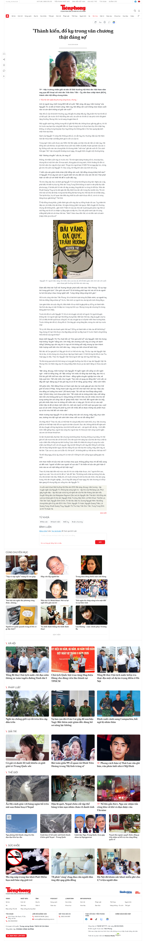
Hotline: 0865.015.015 (44, 1)
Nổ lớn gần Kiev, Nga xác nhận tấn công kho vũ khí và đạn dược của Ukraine (117, 807)
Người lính (83, 16)
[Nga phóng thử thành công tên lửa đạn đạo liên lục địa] (21, 823)
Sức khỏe (43, 16)
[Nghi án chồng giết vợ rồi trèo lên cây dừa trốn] (27, 704)
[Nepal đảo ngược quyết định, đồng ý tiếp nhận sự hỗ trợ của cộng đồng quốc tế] (124, 823)
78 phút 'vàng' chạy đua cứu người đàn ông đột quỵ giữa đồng (72, 878)
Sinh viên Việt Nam (78, 1)
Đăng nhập (43, 531)
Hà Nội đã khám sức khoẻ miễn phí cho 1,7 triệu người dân (118, 878)
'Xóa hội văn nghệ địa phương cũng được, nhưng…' (59, 100)
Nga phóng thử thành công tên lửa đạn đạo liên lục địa (20, 836)
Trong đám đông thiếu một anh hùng (91, 576)
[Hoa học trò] (137, 892)
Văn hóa (95, 16)
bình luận (109, 22)
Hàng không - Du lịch (116, 905)
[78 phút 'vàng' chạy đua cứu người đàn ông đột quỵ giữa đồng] (73, 862)
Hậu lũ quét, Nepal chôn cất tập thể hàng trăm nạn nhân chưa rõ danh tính (72, 805)
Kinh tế (20, 16)
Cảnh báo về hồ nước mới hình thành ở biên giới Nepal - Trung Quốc (55, 836)
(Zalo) (47, 916)
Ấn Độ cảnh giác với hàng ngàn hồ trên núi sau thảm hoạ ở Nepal (27, 805)
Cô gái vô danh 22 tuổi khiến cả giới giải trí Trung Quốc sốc (25, 764)
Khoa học (117, 16)
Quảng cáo (113, 1)
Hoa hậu (125, 16)
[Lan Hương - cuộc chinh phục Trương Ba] (91, 615)
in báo (105, 22)
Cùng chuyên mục (17, 552)
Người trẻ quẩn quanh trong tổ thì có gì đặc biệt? (21, 627)
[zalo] (102, 919)
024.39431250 (12, 921)
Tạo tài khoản (56, 531)
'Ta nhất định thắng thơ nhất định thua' (55, 627)
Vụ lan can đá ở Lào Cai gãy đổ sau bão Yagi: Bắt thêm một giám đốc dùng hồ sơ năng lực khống (72, 722)
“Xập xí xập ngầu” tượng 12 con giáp (21, 576)
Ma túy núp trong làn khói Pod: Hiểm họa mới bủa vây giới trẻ (26, 878)
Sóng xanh (28, 16)
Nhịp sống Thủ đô (11, 909)
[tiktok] (97, 919)
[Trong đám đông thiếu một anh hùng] (91, 565)
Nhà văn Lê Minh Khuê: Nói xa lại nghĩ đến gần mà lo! (55, 601)
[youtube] (139, 1)
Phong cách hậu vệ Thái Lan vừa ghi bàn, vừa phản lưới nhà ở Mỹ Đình (118, 764)
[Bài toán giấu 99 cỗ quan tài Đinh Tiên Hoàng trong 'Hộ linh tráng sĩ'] (73, 748)
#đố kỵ (66, 522)
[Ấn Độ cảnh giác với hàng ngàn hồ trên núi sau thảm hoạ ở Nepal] (27, 788)
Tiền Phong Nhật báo (62, 1)
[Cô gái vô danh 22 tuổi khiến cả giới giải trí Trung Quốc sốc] (27, 748)
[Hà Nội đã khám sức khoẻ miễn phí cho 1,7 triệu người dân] (118, 862)
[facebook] (135, 1)
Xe (89, 16)
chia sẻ (96, 22)
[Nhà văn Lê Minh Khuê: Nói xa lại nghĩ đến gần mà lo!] (57, 588)
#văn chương (77, 522)
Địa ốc (36, 16)
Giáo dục (109, 16)
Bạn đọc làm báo (17, 936)
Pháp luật (66, 16)
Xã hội (13, 16)
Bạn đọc (98, 905)
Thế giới (51, 16)
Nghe (4, 54)
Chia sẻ (4, 59)
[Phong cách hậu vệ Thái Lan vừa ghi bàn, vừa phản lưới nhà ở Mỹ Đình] (118, 748)
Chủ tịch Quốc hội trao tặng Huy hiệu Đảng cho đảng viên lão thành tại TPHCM (72, 678)
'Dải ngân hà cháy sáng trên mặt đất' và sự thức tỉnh (91, 601)
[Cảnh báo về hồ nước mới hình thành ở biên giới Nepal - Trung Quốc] (56, 823)
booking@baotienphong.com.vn (44, 919)
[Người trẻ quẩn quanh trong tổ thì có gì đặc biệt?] (22, 615)
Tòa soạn (102, 1)
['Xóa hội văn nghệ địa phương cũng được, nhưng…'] (22, 588)
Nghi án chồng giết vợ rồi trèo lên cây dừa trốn (26, 720)
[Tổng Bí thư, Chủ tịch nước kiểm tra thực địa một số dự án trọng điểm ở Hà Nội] (118, 659)
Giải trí (102, 16)
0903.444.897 (65, 916)
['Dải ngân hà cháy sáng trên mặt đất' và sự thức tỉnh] (91, 588)
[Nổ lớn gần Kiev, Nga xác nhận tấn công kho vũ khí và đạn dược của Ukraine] (118, 788)
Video (132, 16)
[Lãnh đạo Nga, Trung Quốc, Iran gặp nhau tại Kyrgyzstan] (90, 823)
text (100, 22)
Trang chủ (7, 16)
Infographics (85, 898)
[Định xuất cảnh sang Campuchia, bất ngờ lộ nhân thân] (118, 704)
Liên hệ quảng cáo (39, 914)
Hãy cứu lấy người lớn (50, 576)
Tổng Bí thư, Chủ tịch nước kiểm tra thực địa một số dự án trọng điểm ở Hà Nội (118, 678)
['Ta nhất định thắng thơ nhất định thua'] (57, 615)
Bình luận (4, 71)
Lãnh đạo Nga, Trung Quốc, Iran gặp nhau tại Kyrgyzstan (90, 836)
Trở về (4, 76)
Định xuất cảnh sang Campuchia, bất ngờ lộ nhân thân (117, 720)
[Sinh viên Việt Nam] (126, 892)
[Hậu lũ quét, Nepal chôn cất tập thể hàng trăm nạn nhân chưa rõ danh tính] (73, 788)
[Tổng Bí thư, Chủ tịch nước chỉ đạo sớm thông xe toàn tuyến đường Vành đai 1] (27, 659)
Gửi (100, 542)
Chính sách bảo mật (123, 914)
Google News (114, 22)
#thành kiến (55, 522)
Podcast (54, 898)
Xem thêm (138, 16)
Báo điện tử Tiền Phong (73, 8)
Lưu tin (4, 65)
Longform (69, 898)
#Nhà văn (44, 522)
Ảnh (37, 898)
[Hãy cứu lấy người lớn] (57, 565)
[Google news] (108, 919)
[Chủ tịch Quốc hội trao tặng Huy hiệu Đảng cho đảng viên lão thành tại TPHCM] (73, 659)
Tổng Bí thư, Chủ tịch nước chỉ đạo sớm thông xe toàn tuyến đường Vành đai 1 (27, 676)
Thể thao (74, 16)
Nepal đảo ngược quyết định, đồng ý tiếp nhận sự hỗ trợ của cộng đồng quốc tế (124, 837)
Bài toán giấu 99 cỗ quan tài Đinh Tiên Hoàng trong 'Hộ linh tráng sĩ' (72, 764)
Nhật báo (24, 898)
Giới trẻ (58, 16)
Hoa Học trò (92, 1)
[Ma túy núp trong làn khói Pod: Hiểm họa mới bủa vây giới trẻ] (27, 862)
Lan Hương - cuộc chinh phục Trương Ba (91, 627)
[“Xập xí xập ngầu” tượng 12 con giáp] (22, 565)
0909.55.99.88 (39, 916)
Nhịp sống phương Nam (28, 909)
